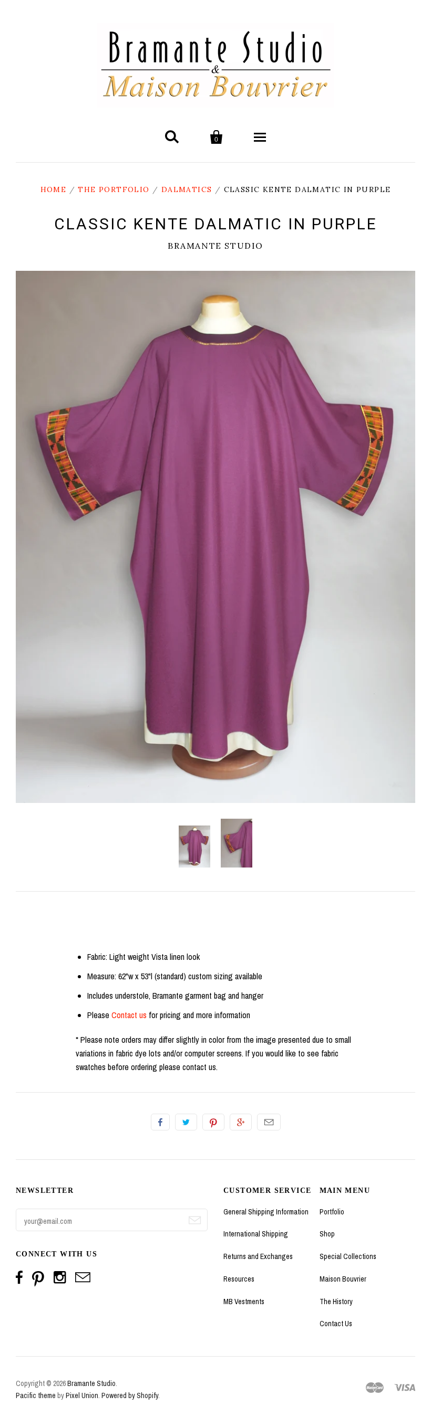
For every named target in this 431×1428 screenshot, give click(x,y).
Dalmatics (186, 189)
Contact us (129, 1015)
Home (53, 189)
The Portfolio (113, 189)
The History (336, 1301)
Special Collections (348, 1256)
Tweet (186, 1122)
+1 (241, 1122)
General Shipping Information (266, 1212)
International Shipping (255, 1234)
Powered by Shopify (129, 1395)
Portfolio (332, 1212)
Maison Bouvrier (343, 1279)
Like (160, 1122)
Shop (327, 1234)
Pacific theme (36, 1395)
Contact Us (336, 1323)
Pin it (213, 1122)
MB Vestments (243, 1301)
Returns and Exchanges (258, 1256)
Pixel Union (82, 1395)
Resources (238, 1279)
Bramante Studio (215, 245)
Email (269, 1122)
